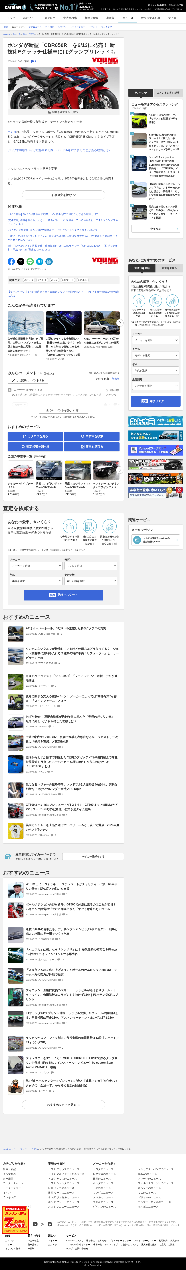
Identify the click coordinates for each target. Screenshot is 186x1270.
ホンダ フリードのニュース (63, 1202)
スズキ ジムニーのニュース (63, 1206)
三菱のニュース (102, 1187)
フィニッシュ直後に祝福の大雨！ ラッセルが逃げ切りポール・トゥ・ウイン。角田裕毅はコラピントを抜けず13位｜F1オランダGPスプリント (72, 995)
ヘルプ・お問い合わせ (77, 1248)
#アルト (82, 280)
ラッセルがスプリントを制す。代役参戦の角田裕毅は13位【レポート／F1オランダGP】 (72, 1040)
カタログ (50, 17)
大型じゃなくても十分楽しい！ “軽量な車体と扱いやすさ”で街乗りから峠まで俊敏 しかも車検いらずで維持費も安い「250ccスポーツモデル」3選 (63, 346)
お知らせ (102, 1240)
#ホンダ (28, 280)
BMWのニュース (147, 1173)
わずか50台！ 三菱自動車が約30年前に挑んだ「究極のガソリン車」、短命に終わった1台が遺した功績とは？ (71, 719)
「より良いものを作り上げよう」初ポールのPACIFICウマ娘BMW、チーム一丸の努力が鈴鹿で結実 (71, 972)
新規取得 (162, 5)
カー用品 (8, 1178)
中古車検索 (70, 17)
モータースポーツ (13, 1183)
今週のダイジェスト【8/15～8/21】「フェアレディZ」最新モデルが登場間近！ (71, 678)
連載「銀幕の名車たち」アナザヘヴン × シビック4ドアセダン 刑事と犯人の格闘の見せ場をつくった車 (72, 931)
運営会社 (90, 1240)
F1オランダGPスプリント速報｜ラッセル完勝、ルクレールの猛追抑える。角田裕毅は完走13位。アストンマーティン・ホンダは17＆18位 (72, 1015)
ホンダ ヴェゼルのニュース (63, 1197)
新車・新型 (9, 1169)
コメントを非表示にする (107, 372)
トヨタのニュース (103, 1169)
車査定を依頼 (142, 268)
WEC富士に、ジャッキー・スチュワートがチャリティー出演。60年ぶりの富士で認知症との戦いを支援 (71, 886)
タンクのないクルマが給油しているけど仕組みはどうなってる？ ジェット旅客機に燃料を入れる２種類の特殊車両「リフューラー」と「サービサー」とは (72, 653)
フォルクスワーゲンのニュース (156, 1183)
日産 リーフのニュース (61, 1192)
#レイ (54, 280)
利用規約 (163, 1240)
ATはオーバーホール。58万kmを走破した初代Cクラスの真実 (101, 340)
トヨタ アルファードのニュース (66, 1173)
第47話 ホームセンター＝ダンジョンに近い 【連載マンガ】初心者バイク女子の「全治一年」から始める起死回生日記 (72, 1083)
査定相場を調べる (38, 446)
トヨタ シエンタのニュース (63, 1183)
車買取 (110, 17)
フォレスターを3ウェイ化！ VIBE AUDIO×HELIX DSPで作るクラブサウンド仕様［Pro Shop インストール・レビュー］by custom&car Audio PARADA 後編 (72, 1063)
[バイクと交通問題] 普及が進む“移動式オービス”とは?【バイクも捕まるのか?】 (53, 229)
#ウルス (42, 280)
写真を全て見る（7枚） (65, 112)
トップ (11, 17)
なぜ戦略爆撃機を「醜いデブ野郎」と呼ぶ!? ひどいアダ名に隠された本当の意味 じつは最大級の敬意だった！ (25, 344)
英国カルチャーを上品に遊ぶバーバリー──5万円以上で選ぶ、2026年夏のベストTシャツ (72, 827)
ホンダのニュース (103, 1183)
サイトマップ (111, 1244)
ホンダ (12, 131)
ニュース (127, 17)
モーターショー (12, 1187)
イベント (8, 1192)
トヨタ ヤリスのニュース (62, 1178)
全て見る (155, 228)
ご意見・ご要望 (167, 1244)
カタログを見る (38, 436)
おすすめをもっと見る (61, 1104)
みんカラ (52, 1244)
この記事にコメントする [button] (30, 380)
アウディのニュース (149, 1178)
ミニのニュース (147, 1192)
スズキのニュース (103, 1202)
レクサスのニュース (104, 1173)
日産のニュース (102, 1178)
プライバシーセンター (145, 1240)
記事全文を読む (62, 195)
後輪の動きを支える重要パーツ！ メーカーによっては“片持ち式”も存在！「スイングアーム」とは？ (71, 698)
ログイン (152, 5)
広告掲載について (129, 1244)
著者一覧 (97, 1244)
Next (120, 322)
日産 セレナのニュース (61, 1187)
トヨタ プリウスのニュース (63, 1169)
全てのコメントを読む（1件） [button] (63, 410)
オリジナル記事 (150, 17)
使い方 (50, 373)
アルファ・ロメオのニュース (154, 1202)
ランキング (141, 92)
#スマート (68, 280)
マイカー (173, 17)
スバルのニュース (103, 1197)
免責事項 (174, 1240)
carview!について (74, 1240)
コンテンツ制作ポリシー (78, 1244)
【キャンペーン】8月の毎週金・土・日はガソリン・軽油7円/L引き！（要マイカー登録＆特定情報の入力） (64, 293)
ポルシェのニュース (149, 1187)
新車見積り (91, 17)
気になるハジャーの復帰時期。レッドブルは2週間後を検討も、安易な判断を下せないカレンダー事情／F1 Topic (72, 786)
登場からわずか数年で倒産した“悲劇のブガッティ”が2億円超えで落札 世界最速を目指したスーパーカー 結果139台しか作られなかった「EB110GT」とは (72, 762)
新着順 (116, 378)
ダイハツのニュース (104, 1206)
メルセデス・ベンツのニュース (156, 1169)
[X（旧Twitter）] (43, 1224)
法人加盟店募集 (148, 1244)
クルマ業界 (9, 1173)
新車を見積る (94, 446)
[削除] (29, 1207)
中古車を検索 (94, 436)
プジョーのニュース (149, 1197)
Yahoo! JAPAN (176, 5)
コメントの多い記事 (168, 92)
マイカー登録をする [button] (93, 856)
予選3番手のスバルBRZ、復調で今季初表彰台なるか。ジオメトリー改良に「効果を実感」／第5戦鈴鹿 (72, 739)
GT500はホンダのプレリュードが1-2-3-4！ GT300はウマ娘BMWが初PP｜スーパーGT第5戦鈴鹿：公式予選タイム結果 (72, 807)
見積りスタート (67, 594)
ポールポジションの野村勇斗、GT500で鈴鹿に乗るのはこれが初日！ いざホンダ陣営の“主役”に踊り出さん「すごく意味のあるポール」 (72, 907)
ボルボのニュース (148, 1206)
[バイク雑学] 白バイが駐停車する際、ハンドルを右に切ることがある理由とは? (59, 150)
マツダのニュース (103, 1192)
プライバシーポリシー (120, 1240)
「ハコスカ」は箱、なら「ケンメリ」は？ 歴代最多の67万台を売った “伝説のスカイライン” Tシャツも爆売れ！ (71, 952)
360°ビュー (30, 17)
